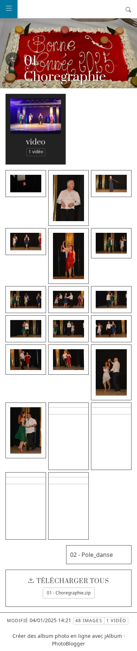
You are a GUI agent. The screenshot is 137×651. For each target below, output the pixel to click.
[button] (11, 639)
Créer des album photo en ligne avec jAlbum (67, 635)
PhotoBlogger (68, 643)
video (35, 142)
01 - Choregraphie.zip (69, 593)
